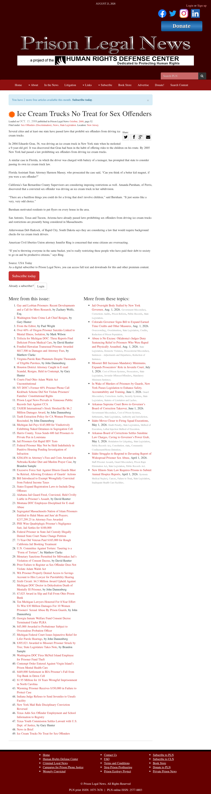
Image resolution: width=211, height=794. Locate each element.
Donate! (159, 85)
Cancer (112, 478)
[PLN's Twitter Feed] (173, 12)
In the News (51, 85)
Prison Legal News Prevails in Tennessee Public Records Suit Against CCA (45, 402)
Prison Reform (119, 313)
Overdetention (114, 330)
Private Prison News (165, 771)
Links (88, 85)
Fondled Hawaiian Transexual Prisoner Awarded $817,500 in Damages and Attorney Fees (45, 349)
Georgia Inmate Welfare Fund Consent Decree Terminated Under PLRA (44, 620)
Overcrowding (99, 330)
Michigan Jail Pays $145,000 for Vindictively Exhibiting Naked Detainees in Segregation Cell (45, 427)
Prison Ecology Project (117, 771)
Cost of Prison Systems (113, 371)
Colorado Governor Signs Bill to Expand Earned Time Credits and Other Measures (120, 324)
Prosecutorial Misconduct (136, 350)
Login (189, 5)
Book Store (124, 85)
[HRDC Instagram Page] (184, 12)
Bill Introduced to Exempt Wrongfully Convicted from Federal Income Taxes (45, 480)
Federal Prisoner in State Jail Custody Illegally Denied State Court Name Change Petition (44, 534)
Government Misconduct (133, 309)
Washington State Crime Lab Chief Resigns (42, 318)
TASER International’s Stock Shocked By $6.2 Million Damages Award (44, 410)
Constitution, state (121, 445)
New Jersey (92, 125)
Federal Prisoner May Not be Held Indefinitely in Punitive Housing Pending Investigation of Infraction (45, 449)
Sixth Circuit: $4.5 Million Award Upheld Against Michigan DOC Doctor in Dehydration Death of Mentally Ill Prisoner (46, 585)
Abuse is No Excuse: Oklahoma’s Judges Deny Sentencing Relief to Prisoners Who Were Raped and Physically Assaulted (120, 342)
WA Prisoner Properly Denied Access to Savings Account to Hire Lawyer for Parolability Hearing (45, 575)
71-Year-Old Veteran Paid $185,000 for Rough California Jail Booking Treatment (44, 542)
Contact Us (110, 755)
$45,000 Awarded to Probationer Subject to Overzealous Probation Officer (42, 628)
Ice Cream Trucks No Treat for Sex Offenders (43, 733)
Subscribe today (82, 100)
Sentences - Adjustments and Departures (111, 354)
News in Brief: (25, 729)
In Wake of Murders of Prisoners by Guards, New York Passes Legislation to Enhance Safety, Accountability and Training (121, 388)
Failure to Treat (124, 478)
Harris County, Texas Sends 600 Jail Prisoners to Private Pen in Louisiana (45, 435)
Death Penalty (115, 424)
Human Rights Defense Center (60, 759)
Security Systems (133, 396)
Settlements (97, 416)
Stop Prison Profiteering (118, 767)
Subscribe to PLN (163, 755)
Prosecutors (132, 371)
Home (18, 85)
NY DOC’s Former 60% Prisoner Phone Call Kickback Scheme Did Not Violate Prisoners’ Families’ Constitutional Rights (43, 392)
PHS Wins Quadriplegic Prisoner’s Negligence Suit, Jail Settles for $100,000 (44, 526)
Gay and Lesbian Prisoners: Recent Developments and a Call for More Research (46, 307)
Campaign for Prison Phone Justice (63, 767)
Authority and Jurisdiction (134, 416)
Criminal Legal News (55, 763)
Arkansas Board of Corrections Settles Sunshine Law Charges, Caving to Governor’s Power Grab (120, 435)
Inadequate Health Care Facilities (107, 482)
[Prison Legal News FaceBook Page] (162, 12)
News (56, 125)
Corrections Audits (101, 313)
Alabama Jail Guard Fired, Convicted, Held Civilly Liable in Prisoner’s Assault (46, 497)
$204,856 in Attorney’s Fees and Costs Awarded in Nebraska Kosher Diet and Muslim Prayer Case (46, 460)
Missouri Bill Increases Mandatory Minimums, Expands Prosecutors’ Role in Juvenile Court (119, 365)
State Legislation (68, 125)
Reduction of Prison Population (107, 334)
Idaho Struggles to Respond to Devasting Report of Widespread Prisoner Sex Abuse (121, 456)
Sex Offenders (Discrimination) (36, 125)
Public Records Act (101, 445)
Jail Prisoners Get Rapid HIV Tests (37, 441)
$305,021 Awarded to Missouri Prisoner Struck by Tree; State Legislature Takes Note (46, 645)
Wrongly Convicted (54, 771)
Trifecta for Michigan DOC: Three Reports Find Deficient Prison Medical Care (45, 340)
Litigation (70, 85)
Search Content (179, 85)
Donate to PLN (162, 767)
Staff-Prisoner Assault (102, 461)
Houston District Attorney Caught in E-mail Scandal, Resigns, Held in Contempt (42, 369)
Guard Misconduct (123, 461)
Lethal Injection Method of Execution (121, 429)
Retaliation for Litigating (120, 441)
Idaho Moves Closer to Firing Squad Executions (120, 421)
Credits (143, 330)
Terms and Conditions (117, 763)
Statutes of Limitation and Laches (120, 400)
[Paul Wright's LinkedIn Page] (195, 12)
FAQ (106, 759)
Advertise (143, 85)
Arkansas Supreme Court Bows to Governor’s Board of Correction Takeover (118, 406)
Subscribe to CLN (163, 759)
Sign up (201, 5)
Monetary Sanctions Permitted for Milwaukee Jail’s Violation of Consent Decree (46, 558)
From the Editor (26, 326)
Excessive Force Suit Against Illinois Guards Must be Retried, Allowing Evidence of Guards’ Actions (46, 472)
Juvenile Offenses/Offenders (117, 375)
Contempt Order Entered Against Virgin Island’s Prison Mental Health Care (45, 665)
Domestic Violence (113, 350)
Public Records (135, 313)
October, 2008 (77, 121)
